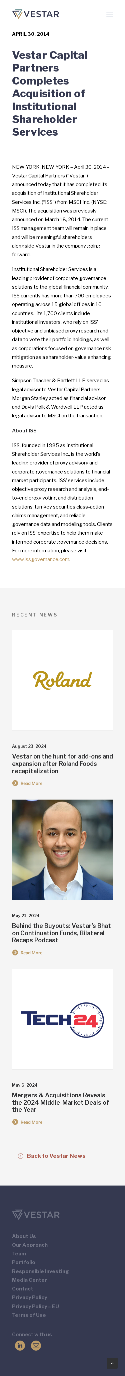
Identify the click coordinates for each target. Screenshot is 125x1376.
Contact (22, 1289)
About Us (24, 1236)
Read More (32, 783)
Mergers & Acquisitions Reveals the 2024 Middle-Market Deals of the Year (60, 1102)
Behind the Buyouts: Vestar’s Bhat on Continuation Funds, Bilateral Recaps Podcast (61, 933)
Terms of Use (29, 1315)
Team (19, 1254)
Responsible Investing (40, 1271)
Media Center (29, 1280)
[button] (109, 14)
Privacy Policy (29, 1297)
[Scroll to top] (112, 1363)
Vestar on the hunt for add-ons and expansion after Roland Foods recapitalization (62, 763)
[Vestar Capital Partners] (35, 14)
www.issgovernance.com (40, 559)
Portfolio (23, 1262)
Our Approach (30, 1245)
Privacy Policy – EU (35, 1306)
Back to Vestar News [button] (56, 1155)
